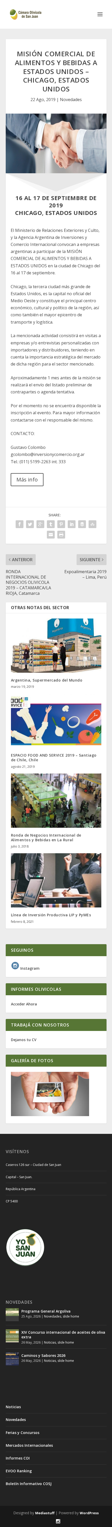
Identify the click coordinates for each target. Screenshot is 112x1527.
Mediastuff (44, 1513)
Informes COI (18, 1458)
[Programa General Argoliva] (12, 1314)
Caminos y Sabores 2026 (43, 1355)
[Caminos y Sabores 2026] (12, 1358)
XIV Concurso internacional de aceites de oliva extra (63, 1334)
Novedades (71, 99)
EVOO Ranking (19, 1470)
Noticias (50, 1342)
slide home (71, 1316)
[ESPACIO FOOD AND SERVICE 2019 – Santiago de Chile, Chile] (56, 721)
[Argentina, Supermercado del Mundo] (56, 646)
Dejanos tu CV (23, 1039)
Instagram (29, 968)
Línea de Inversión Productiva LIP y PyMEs (51, 914)
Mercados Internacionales (29, 1445)
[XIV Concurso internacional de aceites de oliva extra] (12, 1335)
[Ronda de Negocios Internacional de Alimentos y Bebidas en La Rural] (56, 801)
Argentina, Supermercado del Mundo (47, 680)
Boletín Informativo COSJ (29, 1483)
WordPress (89, 1513)
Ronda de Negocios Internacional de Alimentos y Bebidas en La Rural (46, 837)
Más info (27, 479)
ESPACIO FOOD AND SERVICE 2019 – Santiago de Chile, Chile (54, 757)
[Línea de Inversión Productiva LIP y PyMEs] (56, 880)
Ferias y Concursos (22, 1432)
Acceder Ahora (24, 1003)
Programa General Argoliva (46, 1311)
